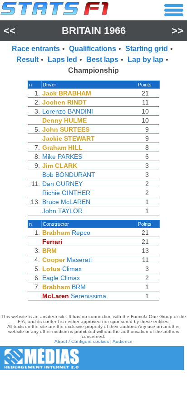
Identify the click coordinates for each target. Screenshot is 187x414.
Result (27, 59)
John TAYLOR (62, 210)
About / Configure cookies (81, 341)
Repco (81, 232)
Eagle (50, 277)
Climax (72, 268)
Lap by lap (145, 59)
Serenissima (88, 296)
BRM (79, 286)
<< (9, 30)
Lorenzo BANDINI (67, 111)
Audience (123, 341)
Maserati (79, 259)
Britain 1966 (94, 30)
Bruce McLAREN (66, 201)
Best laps (102, 59)
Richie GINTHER (66, 192)
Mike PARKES (62, 156)
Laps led (62, 59)
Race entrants (36, 48)
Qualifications (92, 48)
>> (177, 30)
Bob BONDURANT (68, 174)
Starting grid (146, 48)
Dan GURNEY (62, 183)
